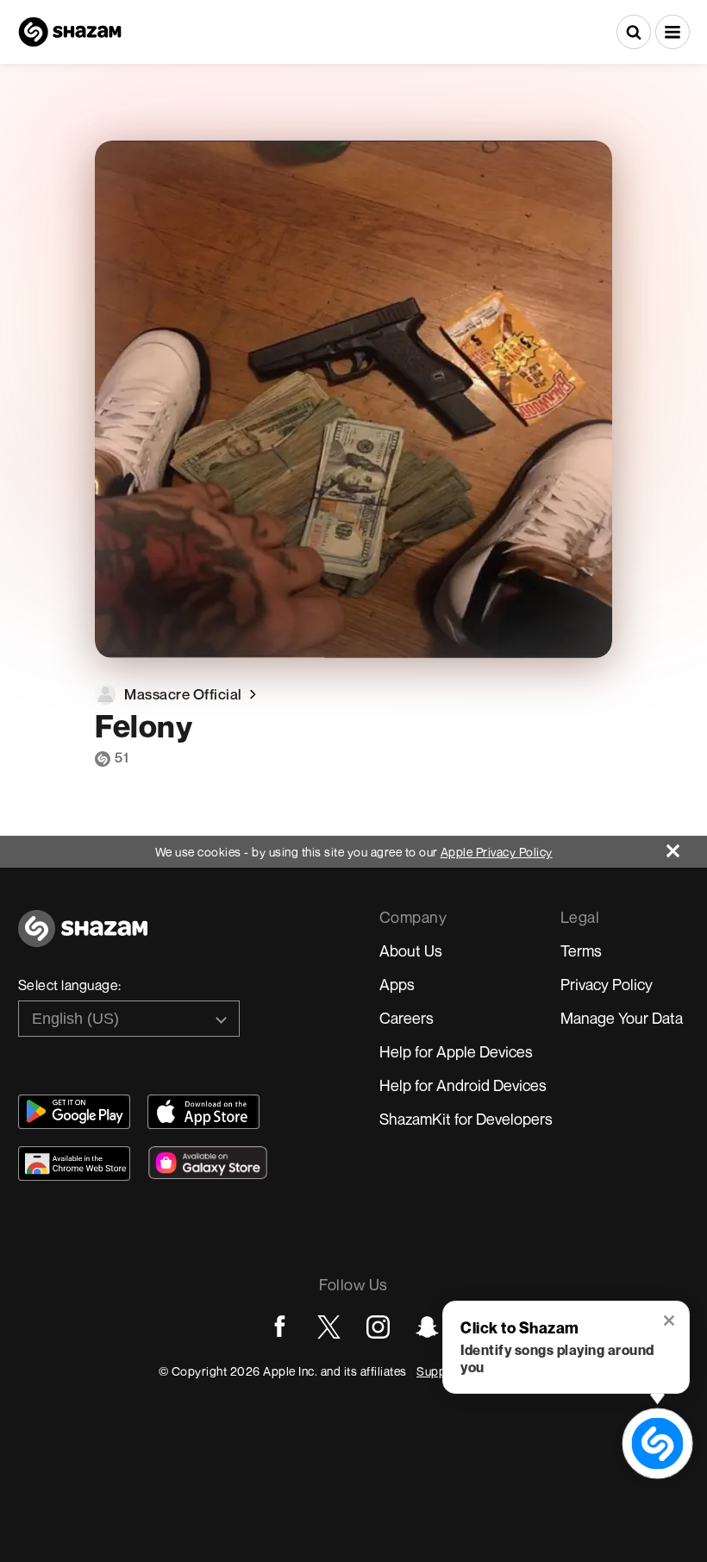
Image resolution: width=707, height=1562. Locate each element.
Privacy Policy (606, 984)
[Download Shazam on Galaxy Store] (207, 1162)
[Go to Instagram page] (378, 1327)
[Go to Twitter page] (329, 1327)
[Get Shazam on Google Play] (74, 1112)
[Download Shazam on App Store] (203, 1112)
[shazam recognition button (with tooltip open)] (657, 1443)
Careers (406, 1017)
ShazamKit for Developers (466, 1118)
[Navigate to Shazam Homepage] (70, 32)
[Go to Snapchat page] (427, 1327)
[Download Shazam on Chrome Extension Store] (74, 1163)
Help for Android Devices (463, 1085)
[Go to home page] (82, 938)
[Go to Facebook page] (279, 1327)
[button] (672, 32)
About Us (410, 950)
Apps (397, 984)
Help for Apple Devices (456, 1051)
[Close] (686, 846)
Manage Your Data (621, 1017)
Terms (581, 950)
